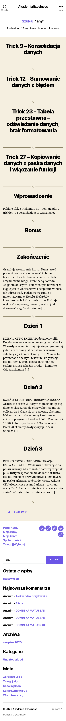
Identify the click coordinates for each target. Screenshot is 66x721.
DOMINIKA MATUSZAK (30, 610)
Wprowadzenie (33, 196)
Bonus (33, 230)
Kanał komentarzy (15, 690)
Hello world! (11, 578)
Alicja (19, 603)
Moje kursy (10, 532)
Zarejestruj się (12, 676)
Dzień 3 (33, 448)
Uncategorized (13, 659)
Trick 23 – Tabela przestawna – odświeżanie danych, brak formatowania (33, 121)
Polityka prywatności (14, 714)
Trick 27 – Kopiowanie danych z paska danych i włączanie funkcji (33, 163)
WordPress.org (13, 695)
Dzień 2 (33, 387)
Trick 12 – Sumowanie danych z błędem (33, 81)
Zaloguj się (10, 681)
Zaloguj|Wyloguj (14, 544)
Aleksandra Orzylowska (31, 596)
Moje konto (10, 536)
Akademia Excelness (33, 6)
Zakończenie (33, 256)
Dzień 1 (33, 325)
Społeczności (12, 540)
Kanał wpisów (12, 686)
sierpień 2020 (12, 642)
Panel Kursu (10, 527)
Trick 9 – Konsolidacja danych (33, 49)
